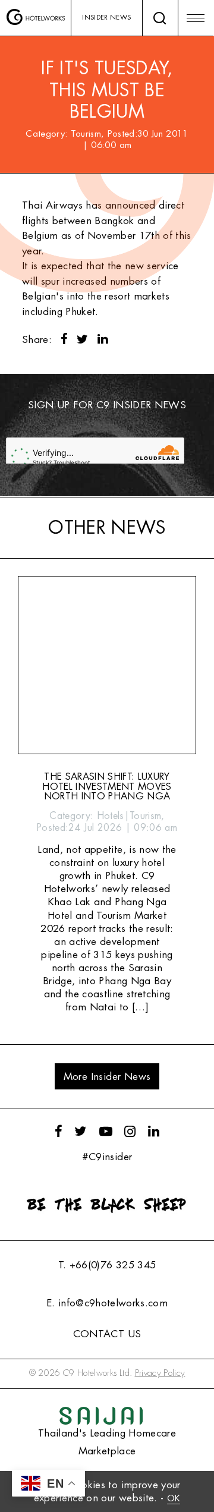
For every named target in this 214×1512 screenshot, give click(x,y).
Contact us (107, 1334)
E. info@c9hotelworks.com (107, 1303)
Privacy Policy (160, 1373)
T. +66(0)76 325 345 (107, 1265)
